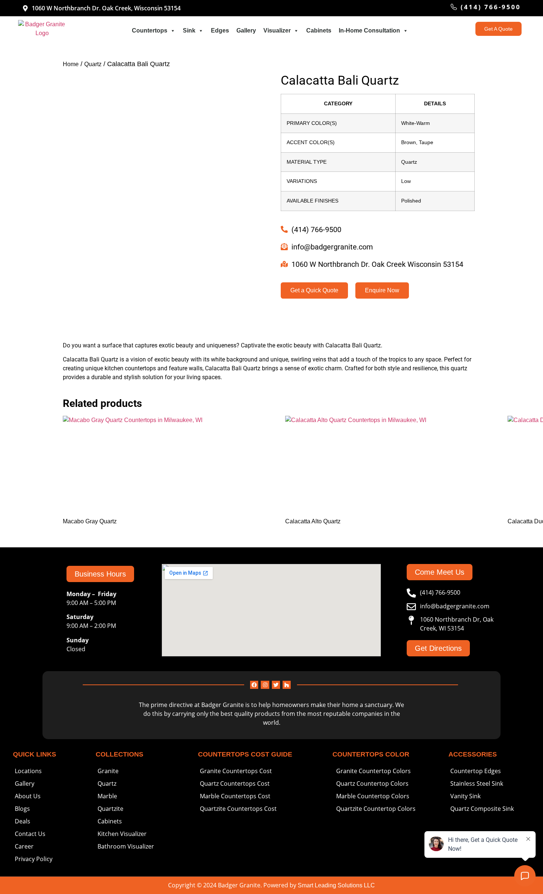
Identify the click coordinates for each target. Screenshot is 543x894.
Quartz (93, 64)
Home (71, 64)
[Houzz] (287, 685)
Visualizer (277, 30)
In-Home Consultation (369, 30)
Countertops (149, 30)
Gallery (246, 30)
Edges (220, 30)
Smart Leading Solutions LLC (336, 885)
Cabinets (318, 30)
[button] (100, 574)
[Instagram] (265, 685)
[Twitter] (276, 685)
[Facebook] (254, 685)
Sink (189, 30)
